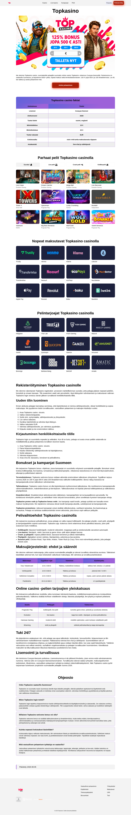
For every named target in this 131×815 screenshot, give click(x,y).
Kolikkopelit (102, 164)
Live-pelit (51, 164)
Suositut (26, 164)
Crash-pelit (76, 164)
